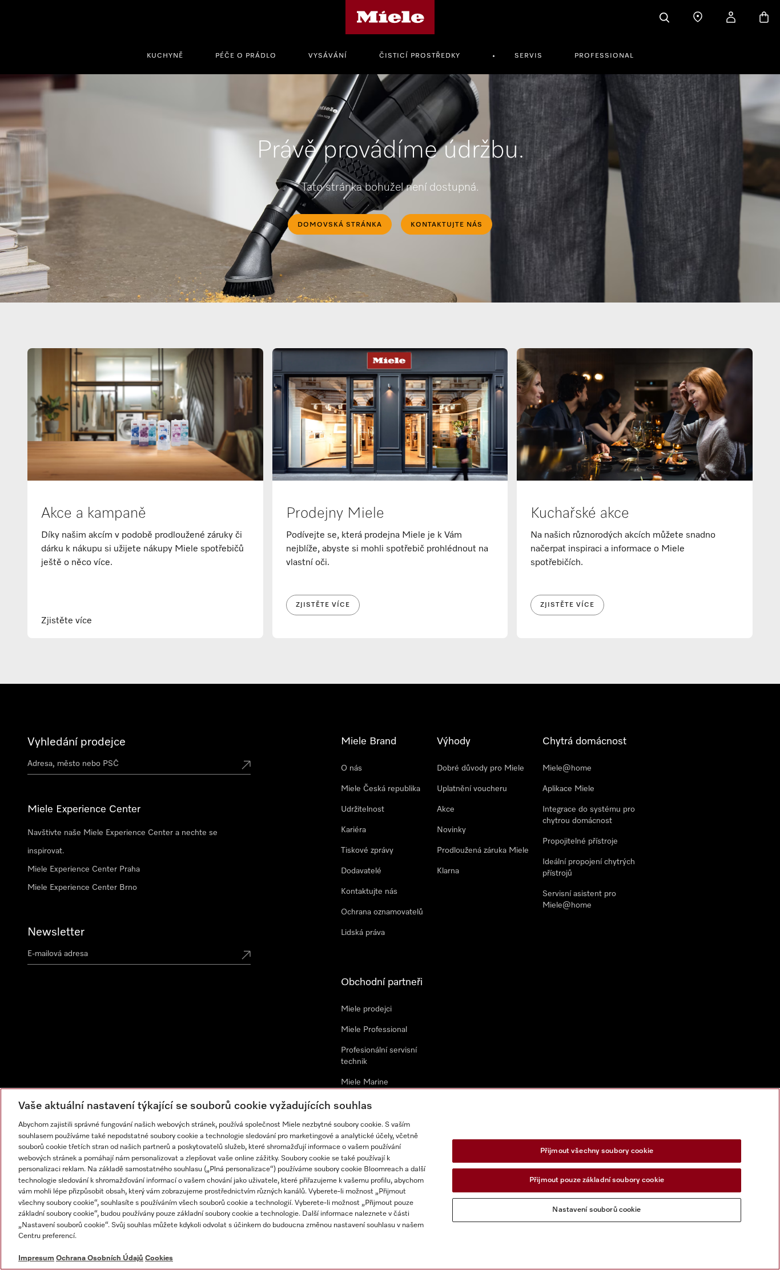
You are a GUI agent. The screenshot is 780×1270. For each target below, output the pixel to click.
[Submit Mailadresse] (246, 956)
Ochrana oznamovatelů (382, 912)
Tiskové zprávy (367, 850)
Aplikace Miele (568, 789)
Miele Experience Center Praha (83, 869)
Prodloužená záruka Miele (483, 850)
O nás (351, 768)
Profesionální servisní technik (379, 1056)
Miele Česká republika (380, 789)
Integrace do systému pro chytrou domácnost (588, 815)
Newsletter (56, 932)
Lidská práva (363, 933)
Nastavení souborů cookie (596, 1209)
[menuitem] (171, 54)
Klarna (448, 871)
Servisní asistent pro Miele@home (579, 899)
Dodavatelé (361, 871)
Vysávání (327, 56)
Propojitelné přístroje (580, 841)
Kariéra (353, 830)
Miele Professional (374, 1030)
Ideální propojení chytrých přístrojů (588, 867)
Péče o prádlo (245, 56)
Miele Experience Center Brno (82, 888)
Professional (604, 56)
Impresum (36, 1258)
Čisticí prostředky (419, 56)
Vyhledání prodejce (76, 742)
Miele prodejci (366, 1009)
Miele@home (567, 768)
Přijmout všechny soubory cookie (596, 1151)
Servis (528, 56)
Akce (446, 809)
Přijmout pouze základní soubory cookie (596, 1180)
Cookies (159, 1258)
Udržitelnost (362, 809)
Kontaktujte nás (369, 892)
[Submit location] (246, 766)
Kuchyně (165, 56)
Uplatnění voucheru (472, 789)
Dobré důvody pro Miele (480, 768)
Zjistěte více (323, 605)
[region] (390, 1179)
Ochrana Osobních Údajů (99, 1258)
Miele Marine (364, 1082)
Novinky (451, 830)
